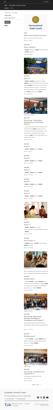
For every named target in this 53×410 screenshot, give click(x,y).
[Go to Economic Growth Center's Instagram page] (41, 397)
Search (7, 22)
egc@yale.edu (21, 398)
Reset (6, 25)
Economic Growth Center (17, 5)
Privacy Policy (15, 405)
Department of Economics (17, 403)
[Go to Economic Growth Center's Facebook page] (38, 397)
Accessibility (26, 403)
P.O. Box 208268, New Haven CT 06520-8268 (18, 396)
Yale (8, 404)
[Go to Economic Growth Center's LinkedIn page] (44, 397)
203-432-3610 (10, 398)
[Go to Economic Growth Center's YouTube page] (47, 397)
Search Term (8, 15)
